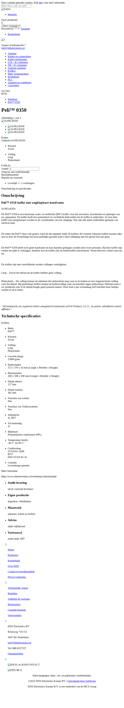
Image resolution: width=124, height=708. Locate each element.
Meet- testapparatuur (18, 73)
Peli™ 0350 (14, 102)
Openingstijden (15, 653)
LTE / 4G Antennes (18, 62)
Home (11, 549)
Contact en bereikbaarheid (21, 571)
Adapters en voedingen (19, 82)
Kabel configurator (17, 59)
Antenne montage (17, 68)
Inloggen (12, 14)
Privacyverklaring (17, 577)
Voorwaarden (14, 615)
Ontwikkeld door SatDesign (81, 681)
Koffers (12, 71)
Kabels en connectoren (19, 56)
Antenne (12, 53)
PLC (10, 79)
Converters (13, 85)
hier (41, 2)
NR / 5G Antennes (17, 65)
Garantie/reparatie (17, 610)
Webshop (12, 99)
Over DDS (13, 566)
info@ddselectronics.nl (13, 48)
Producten (13, 555)
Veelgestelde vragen (18, 588)
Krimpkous (13, 76)
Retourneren (14, 604)
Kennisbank (14, 34)
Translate (25, 28)
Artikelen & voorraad (19, 599)
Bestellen (12, 593)
